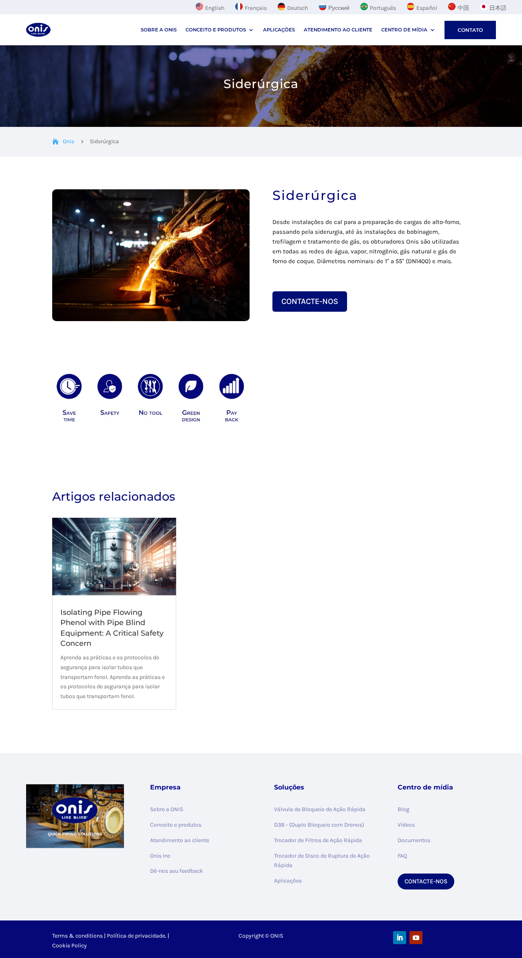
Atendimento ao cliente (338, 30)
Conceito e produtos (216, 30)
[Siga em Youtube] (415, 937)
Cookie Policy (69, 945)
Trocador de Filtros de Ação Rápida (318, 840)
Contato (470, 30)
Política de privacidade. (136, 935)
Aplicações (279, 30)
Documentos (414, 840)
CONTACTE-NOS (309, 301)
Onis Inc (160, 855)
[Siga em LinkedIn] (399, 937)
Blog (403, 809)
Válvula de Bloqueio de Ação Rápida (319, 809)
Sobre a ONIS (166, 809)
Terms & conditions (77, 935)
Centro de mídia (404, 30)
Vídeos (406, 824)
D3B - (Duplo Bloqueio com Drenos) (319, 824)
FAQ (402, 855)
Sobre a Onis (159, 30)
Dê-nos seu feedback (176, 870)
